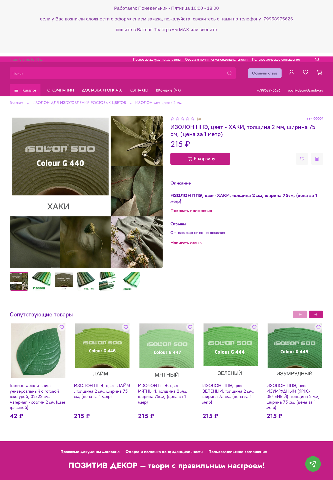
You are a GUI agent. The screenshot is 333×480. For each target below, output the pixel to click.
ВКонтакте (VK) (168, 90)
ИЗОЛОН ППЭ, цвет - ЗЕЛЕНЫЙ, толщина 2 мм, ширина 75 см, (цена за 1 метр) (228, 393)
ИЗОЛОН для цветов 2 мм (158, 102)
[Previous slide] (17, 192)
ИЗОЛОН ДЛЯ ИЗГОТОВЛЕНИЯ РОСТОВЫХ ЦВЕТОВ (79, 102)
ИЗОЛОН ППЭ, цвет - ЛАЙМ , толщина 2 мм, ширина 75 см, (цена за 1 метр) (102, 391)
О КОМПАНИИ (60, 90)
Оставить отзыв (264, 73)
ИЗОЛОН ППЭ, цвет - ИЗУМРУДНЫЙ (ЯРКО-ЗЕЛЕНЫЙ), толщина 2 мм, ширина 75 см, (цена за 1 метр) (293, 396)
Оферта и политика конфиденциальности (216, 59)
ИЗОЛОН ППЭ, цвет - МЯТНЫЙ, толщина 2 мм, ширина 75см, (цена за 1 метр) (162, 393)
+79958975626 (268, 90)
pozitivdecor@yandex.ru (305, 90)
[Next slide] (155, 192)
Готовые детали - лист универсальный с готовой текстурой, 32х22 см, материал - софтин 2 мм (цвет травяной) (37, 396)
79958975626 (278, 18)
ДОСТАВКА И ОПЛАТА (102, 90)
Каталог (29, 90)
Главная (16, 102)
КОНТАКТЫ (139, 90)
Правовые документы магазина (157, 59)
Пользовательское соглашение (276, 59)
